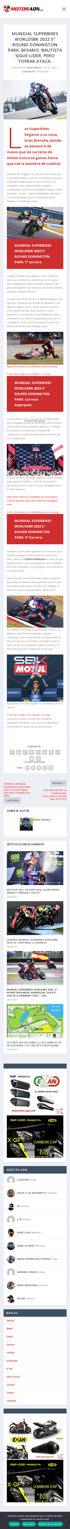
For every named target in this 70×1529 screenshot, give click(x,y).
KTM (9, 1368)
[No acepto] (66, 1520)
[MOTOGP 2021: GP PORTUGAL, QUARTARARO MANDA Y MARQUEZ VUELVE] (35, 868)
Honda (10, 1352)
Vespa (10, 1392)
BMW (10, 1328)
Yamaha (11, 1400)
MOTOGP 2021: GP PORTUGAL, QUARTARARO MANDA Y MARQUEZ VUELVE (33, 891)
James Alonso (34, 67)
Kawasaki (12, 1360)
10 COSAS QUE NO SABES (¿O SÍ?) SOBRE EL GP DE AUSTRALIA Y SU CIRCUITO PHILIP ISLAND (34, 1044)
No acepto (28, 1524)
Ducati (10, 1344)
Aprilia (10, 1320)
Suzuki (10, 1384)
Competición (28, 71)
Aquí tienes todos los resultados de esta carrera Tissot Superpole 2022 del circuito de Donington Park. (32, 500)
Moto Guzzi (13, 1376)
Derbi (10, 1336)
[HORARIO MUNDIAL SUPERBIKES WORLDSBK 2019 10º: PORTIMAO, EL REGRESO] (35, 918)
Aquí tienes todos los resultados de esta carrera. (32, 366)
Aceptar (14, 1524)
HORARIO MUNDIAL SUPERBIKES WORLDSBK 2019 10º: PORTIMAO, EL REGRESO (32, 941)
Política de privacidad (50, 1524)
